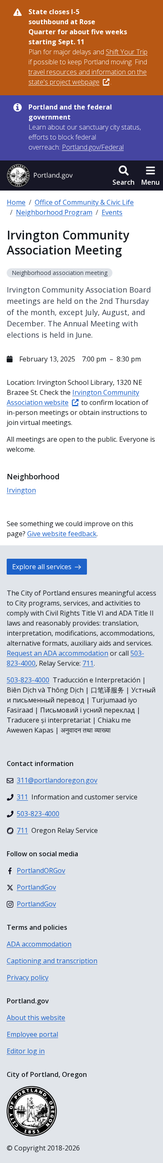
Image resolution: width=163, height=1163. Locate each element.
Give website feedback (62, 533)
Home (16, 202)
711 (88, 663)
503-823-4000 (28, 680)
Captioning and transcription (52, 960)
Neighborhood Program (54, 212)
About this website (36, 1017)
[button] (123, 175)
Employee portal (32, 1034)
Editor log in (26, 1051)
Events (112, 212)
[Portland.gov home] (40, 175)
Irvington (21, 490)
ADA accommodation (39, 944)
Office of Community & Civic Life (84, 202)
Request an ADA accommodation (57, 653)
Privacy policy (27, 977)
